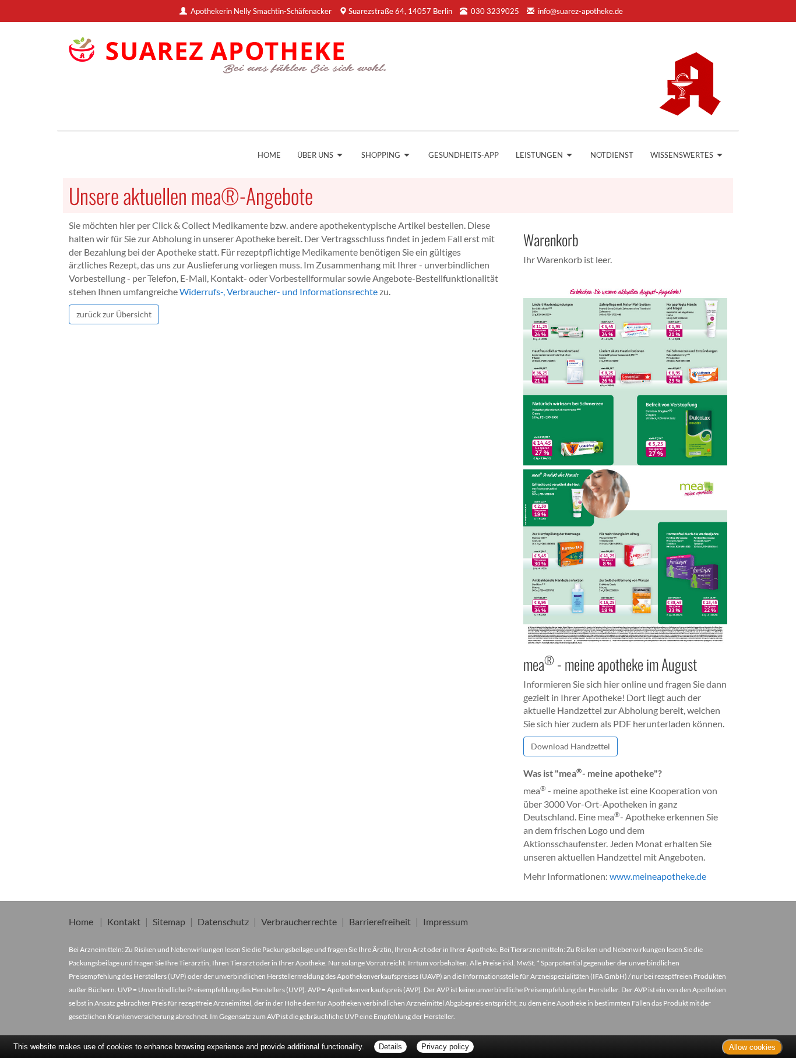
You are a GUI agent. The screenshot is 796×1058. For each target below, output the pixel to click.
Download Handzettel (570, 746)
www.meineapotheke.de (658, 876)
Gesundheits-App (463, 155)
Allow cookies (752, 1047)
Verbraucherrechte (299, 921)
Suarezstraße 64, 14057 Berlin (400, 11)
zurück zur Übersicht (114, 314)
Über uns (315, 155)
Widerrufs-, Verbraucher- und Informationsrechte (278, 291)
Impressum (445, 921)
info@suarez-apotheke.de (580, 11)
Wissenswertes (681, 155)
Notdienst (611, 155)
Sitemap (169, 921)
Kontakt (123, 921)
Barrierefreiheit (380, 921)
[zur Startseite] (227, 51)
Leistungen (539, 155)
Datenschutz (223, 921)
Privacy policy (445, 1046)
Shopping (380, 155)
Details (390, 1046)
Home (269, 155)
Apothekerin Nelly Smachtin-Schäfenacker (261, 11)
